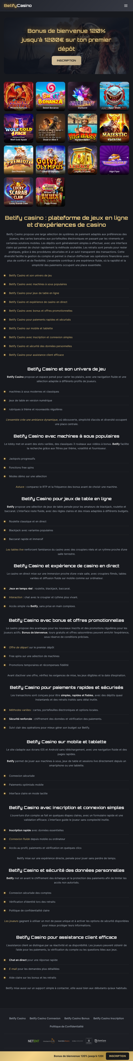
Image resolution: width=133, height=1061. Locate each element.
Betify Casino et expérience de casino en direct (38, 302)
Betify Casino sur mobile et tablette (31, 328)
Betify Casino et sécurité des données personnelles (40, 346)
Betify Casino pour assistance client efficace (36, 354)
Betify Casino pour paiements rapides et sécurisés (40, 319)
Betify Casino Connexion (45, 1018)
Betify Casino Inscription (108, 1018)
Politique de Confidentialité (66, 1026)
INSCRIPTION (66, 60)
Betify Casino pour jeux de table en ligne (34, 293)
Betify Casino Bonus (77, 1018)
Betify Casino (17, 1018)
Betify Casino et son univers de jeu (30, 275)
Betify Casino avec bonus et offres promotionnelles (40, 310)
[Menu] (126, 5)
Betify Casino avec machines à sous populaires (38, 284)
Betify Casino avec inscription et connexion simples (41, 337)
